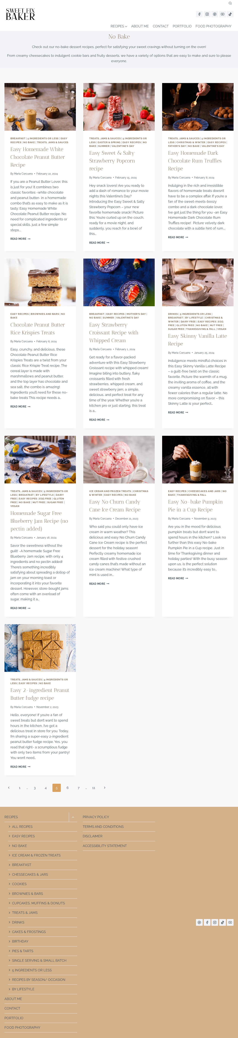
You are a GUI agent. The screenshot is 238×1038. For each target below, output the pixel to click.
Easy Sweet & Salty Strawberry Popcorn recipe (112, 161)
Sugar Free (176, 329)
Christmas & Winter (190, 142)
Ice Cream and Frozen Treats (110, 491)
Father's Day (177, 146)
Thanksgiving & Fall (200, 329)
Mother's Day (136, 314)
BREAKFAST (21, 865)
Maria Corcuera (23, 173)
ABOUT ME (140, 26)
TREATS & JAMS (25, 913)
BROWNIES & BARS (27, 894)
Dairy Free (188, 321)
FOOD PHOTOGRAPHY (213, 26)
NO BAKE (19, 846)
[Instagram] (207, 14)
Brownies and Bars (45, 314)
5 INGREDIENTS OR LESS (32, 970)
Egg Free (45, 498)
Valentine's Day (123, 146)
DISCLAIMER (92, 836)
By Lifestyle (194, 317)
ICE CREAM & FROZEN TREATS (36, 855)
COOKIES (19, 884)
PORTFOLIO (182, 26)
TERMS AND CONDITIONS (103, 827)
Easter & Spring (109, 142)
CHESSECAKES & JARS (30, 874)
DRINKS (18, 922)
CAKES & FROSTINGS (29, 932)
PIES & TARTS (22, 951)
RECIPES (11, 817)
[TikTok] (230, 14)
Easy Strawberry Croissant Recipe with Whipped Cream (114, 332)
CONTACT (161, 26)
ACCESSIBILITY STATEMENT (105, 846)
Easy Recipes (132, 142)
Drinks (173, 314)
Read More (20, 238)
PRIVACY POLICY (96, 817)
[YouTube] (222, 14)
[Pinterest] (214, 14)
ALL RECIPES (22, 827)
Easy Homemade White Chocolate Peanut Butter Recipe (37, 157)
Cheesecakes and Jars (204, 491)
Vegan (221, 329)
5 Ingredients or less (43, 138)
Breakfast (17, 138)
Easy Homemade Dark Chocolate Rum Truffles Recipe (195, 161)
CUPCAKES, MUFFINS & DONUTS (38, 903)
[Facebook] (199, 14)
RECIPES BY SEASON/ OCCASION (38, 980)
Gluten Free (185, 325)
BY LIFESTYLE (23, 989)
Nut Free (216, 325)
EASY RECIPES (23, 836)
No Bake (29, 142)
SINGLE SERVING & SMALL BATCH (39, 960)
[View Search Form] (230, 3)
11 (93, 788)
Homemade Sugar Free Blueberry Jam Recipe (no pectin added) (39, 521)
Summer (104, 146)
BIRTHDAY (20, 941)
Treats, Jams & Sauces (52, 142)
